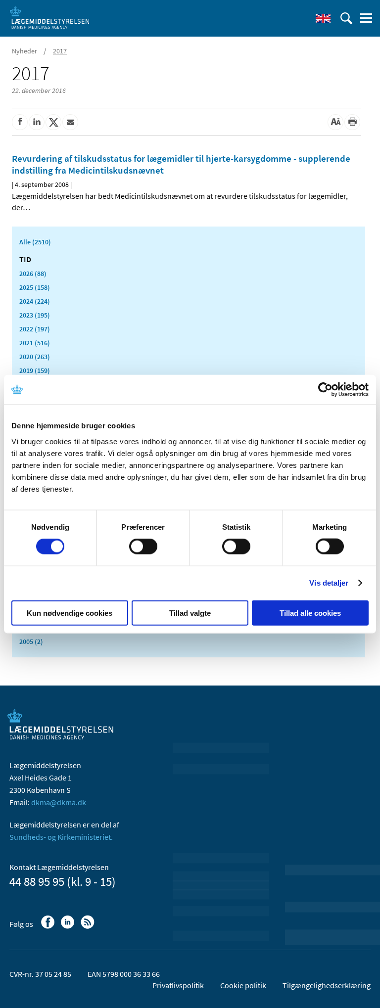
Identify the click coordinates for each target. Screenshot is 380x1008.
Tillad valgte (190, 612)
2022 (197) (34, 328)
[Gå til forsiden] (49, 17)
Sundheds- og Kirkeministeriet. (61, 837)
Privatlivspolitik (178, 985)
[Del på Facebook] (20, 122)
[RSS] (88, 927)
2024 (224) (34, 301)
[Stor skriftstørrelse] (335, 122)
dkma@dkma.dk (58, 802)
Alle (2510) (35, 241)
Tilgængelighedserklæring (327, 985)
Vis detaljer (328, 583)
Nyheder (24, 50)
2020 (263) (34, 356)
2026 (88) (33, 273)
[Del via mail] (70, 122)
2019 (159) (34, 370)
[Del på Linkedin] (37, 122)
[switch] (143, 546)
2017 (60, 50)
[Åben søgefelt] (346, 18)
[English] (323, 18)
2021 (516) (34, 342)
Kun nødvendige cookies (69, 612)
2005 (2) (31, 641)
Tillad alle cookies (310, 612)
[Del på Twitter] (53, 122)
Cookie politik (243, 985)
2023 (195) (34, 315)
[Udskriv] (352, 122)
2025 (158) (34, 287)
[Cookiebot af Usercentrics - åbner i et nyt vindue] (325, 389)
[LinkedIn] (68, 927)
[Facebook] (49, 927)
